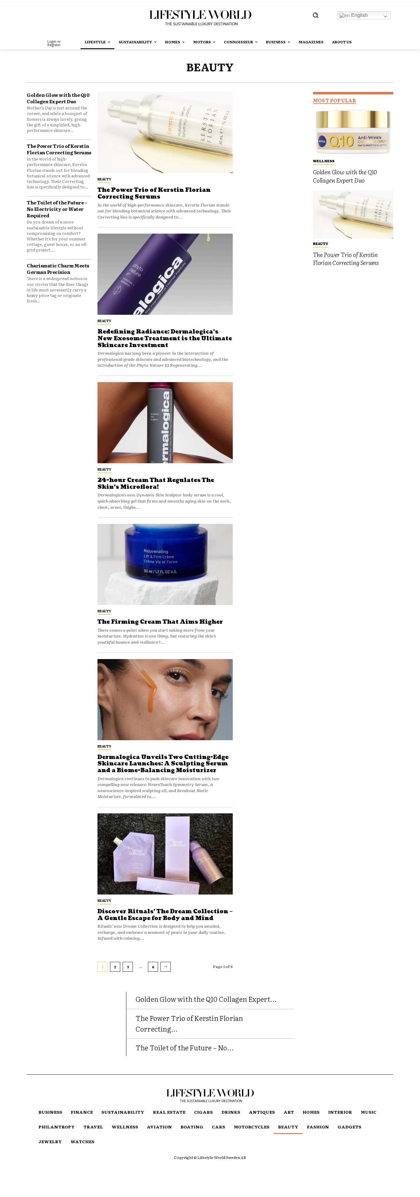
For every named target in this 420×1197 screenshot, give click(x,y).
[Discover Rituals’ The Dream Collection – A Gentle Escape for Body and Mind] (165, 854)
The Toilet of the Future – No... (185, 1047)
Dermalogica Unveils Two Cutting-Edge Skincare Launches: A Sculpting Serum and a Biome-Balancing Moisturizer (162, 763)
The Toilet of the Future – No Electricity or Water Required (57, 209)
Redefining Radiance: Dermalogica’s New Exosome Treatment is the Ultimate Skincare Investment (164, 338)
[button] (315, 15)
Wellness (324, 160)
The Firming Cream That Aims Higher (160, 622)
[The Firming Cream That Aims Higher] (165, 564)
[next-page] (165, 967)
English (359, 15)
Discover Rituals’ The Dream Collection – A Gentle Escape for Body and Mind (165, 915)
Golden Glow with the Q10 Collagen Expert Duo (58, 98)
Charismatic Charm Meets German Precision (58, 268)
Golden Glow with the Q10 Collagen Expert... (206, 999)
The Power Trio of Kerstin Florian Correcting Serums (59, 149)
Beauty (104, 178)
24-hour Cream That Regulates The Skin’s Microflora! (155, 483)
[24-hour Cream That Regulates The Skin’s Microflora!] (165, 422)
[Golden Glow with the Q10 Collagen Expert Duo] (353, 132)
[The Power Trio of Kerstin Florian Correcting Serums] (165, 132)
